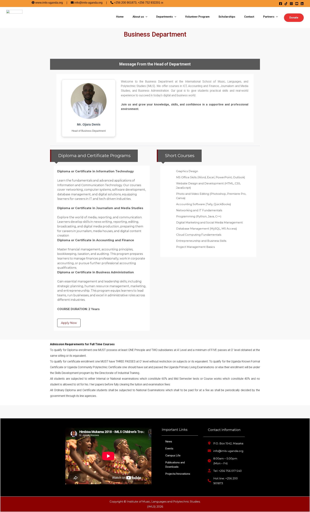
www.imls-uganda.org (41, 2)
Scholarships (227, 16)
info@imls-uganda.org (81, 2)
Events (169, 448)
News (168, 441)
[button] (294, 17)
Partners (268, 16)
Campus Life (172, 455)
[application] (145, 16)
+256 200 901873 (117, 2)
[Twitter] (286, 3)
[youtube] (296, 3)
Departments (164, 16)
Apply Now (69, 323)
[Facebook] (280, 3)
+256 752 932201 (141, 2)
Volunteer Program (197, 16)
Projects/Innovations (177, 473)
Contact (249, 16)
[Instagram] (291, 3)
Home (120, 16)
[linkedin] (302, 3)
